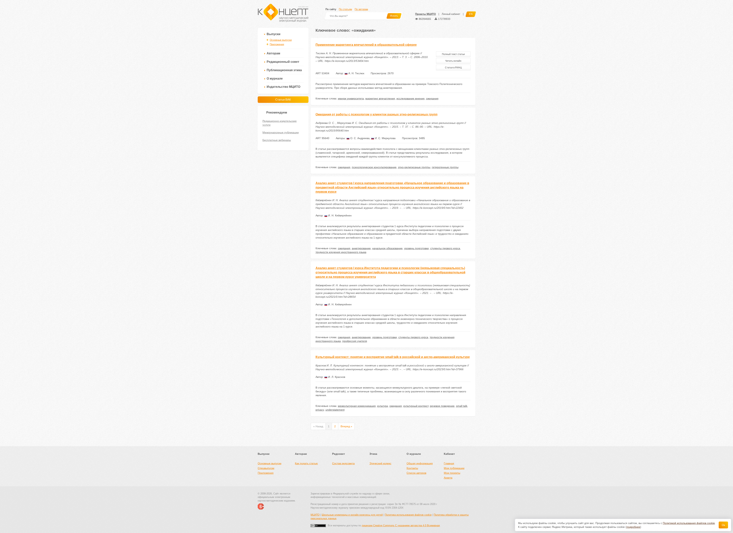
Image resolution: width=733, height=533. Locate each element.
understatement (335, 409)
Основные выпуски (281, 40)
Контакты (412, 468)
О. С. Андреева (360, 138)
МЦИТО (315, 514)
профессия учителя (354, 341)
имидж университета (351, 98)
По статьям (345, 9)
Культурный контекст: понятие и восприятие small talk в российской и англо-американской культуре (393, 357)
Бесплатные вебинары (276, 140)
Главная (449, 463)
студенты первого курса (445, 248)
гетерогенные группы (445, 167)
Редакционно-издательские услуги (279, 122)
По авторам (361, 9)
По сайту (330, 9)
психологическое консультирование (374, 167)
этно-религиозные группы (414, 167)
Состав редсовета (343, 463)
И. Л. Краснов (336, 376)
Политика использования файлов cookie (408, 514)
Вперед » (346, 426)
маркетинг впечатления (380, 98)
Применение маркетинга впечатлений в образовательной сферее (366, 44)
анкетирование (361, 248)
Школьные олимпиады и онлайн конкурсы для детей (352, 514)
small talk (461, 405)
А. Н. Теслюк (356, 73)
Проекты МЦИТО (425, 14)
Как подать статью (306, 463)
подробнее (633, 526)
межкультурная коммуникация (357, 405)
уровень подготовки (416, 248)
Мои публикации (454, 468)
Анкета (448, 477)
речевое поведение (442, 405)
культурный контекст (415, 405)
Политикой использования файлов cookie (689, 523)
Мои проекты (452, 472)
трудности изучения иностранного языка (341, 252)
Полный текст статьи (453, 54)
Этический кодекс (380, 463)
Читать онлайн (453, 61)
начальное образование (387, 248)
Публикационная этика (284, 70)
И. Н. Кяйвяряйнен (339, 215)
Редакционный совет (283, 61)
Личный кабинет (451, 14)
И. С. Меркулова (385, 138)
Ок (723, 525)
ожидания (432, 98)
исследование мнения (410, 98)
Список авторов (416, 472)
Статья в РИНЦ (453, 67)
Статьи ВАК (283, 99)
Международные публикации (280, 132)
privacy (320, 409)
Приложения (277, 44)
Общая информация (420, 463)
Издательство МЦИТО (283, 86)
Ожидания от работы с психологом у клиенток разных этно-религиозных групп (377, 114)
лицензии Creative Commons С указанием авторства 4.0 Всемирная (401, 525)
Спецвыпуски (266, 468)
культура (382, 405)
